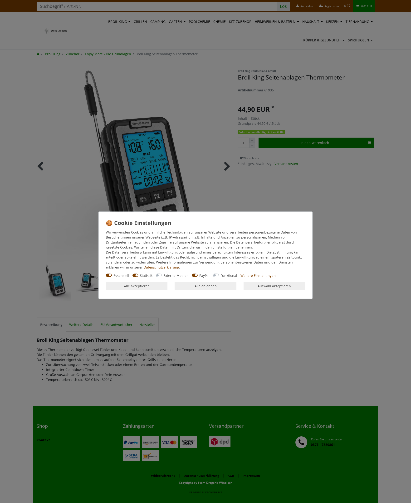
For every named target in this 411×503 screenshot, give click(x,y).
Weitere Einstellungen (258, 275)
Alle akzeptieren (137, 286)
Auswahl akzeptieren (274, 286)
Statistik (146, 275)
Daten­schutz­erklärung (161, 267)
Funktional (228, 275)
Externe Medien (176, 275)
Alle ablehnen (206, 286)
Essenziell (121, 275)
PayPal (204, 275)
